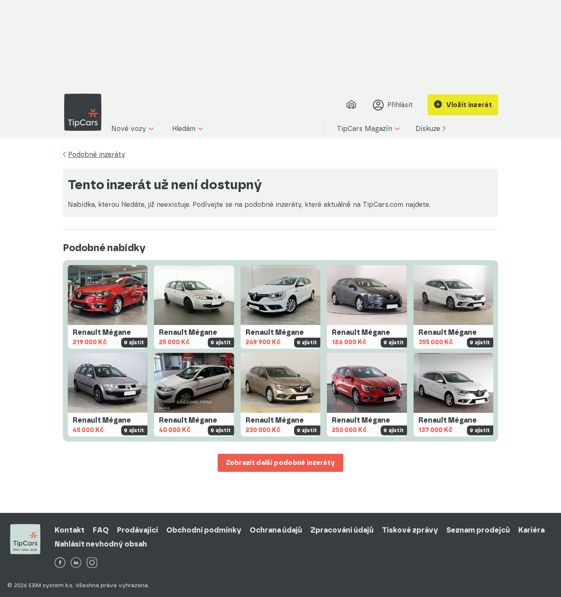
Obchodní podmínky (203, 530)
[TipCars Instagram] (92, 563)
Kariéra (531, 530)
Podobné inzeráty (96, 154)
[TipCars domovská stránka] (86, 112)
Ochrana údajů (276, 530)
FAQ (101, 530)
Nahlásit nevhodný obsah (101, 544)
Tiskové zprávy (410, 530)
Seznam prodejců (478, 530)
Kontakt (70, 530)
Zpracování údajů (342, 530)
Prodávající (137, 530)
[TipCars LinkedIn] (76, 563)
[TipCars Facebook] (60, 563)
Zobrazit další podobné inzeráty (281, 463)
